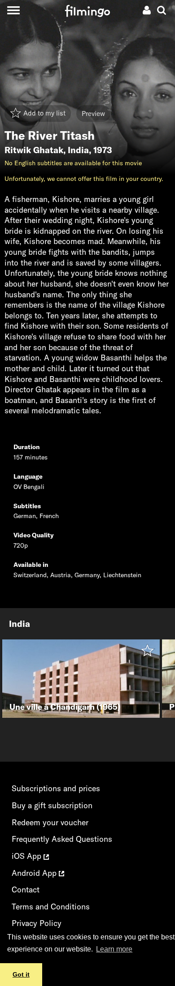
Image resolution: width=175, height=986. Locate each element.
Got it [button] (21, 974)
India (78, 150)
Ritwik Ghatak (33, 150)
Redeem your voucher (50, 822)
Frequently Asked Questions (62, 839)
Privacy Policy (36, 923)
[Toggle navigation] (13, 10)
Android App (35, 873)
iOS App (28, 856)
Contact (25, 889)
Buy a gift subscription (52, 805)
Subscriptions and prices (56, 788)
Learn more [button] (114, 949)
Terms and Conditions (51, 906)
